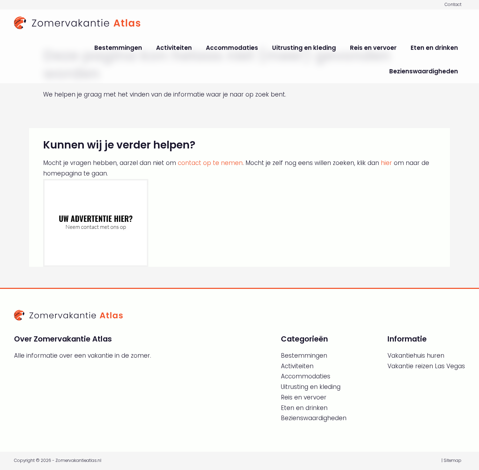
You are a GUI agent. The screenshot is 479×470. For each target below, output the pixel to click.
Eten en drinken (434, 48)
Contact (453, 4)
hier (386, 163)
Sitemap (452, 460)
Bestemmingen (118, 48)
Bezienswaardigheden (423, 71)
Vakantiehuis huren (415, 355)
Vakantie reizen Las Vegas (426, 366)
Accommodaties (232, 48)
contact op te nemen (210, 163)
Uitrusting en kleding (304, 48)
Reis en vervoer (373, 48)
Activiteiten (174, 48)
